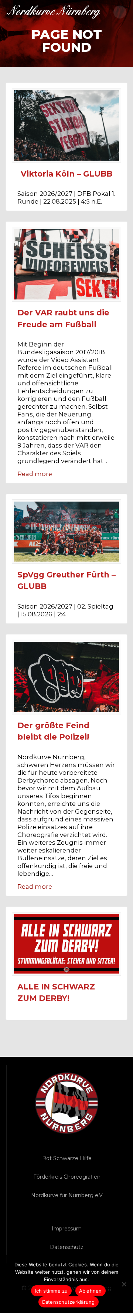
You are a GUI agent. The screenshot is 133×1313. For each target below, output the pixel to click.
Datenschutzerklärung (68, 1302)
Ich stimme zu (51, 1291)
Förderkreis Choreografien (66, 1176)
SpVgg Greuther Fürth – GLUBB (66, 580)
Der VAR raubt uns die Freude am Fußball (63, 318)
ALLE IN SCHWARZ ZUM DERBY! (56, 992)
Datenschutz (66, 1247)
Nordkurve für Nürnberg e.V (67, 1195)
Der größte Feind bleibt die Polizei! (53, 731)
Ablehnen (90, 1291)
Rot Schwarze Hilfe (67, 1158)
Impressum (67, 1228)
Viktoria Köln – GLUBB (66, 173)
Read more (34, 474)
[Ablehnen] (123, 1284)
